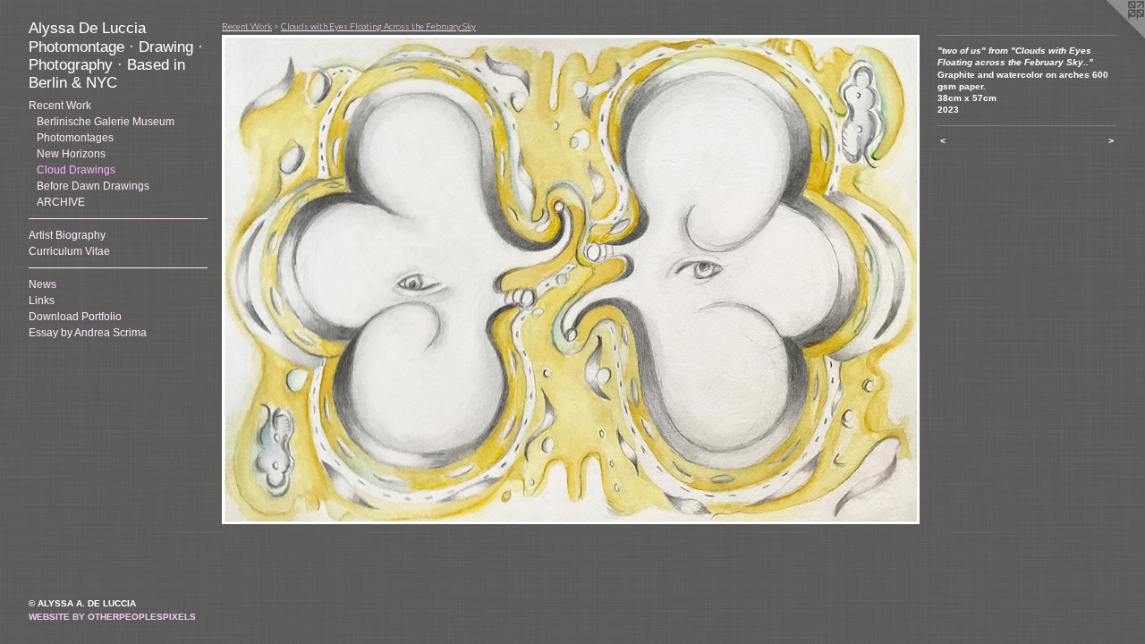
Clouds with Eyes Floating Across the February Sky (378, 26)
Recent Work (60, 105)
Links (42, 300)
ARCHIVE (61, 202)
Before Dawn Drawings (93, 186)
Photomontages (75, 137)
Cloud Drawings (76, 170)
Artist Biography (67, 235)
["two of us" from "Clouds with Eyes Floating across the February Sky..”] (571, 279)
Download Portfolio (75, 316)
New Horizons (71, 154)
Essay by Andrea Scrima (88, 332)
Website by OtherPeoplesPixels (112, 617)
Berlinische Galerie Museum (105, 121)
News (42, 284)
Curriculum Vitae (69, 251)
